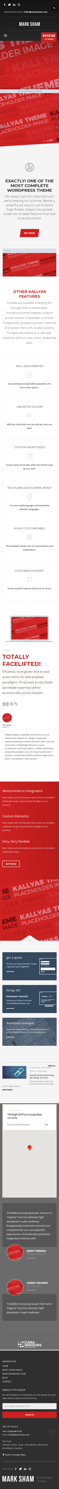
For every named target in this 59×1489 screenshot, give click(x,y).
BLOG (5, 1377)
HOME (5, 1366)
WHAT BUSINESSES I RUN (14, 1373)
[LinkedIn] (14, 4)
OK (46, 1124)
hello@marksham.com (35, 12)
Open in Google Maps (15, 1454)
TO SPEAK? (49, 37)
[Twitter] (9, 4)
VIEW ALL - (52, 1066)
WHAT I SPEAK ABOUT (12, 1369)
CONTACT (6, 1381)
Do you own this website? (18, 1125)
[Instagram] (19, 4)
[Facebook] (4, 4)
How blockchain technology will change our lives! (42, 1076)
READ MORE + (8, 1090)
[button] (29, 1148)
